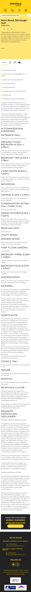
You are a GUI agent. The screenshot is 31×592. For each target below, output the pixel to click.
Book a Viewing (15, 526)
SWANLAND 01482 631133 (15, 523)
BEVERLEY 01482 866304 (15, 520)
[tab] (10, 62)
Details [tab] (4, 62)
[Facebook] (13, 564)
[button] (29, 15)
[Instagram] (18, 564)
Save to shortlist (8, 45)
